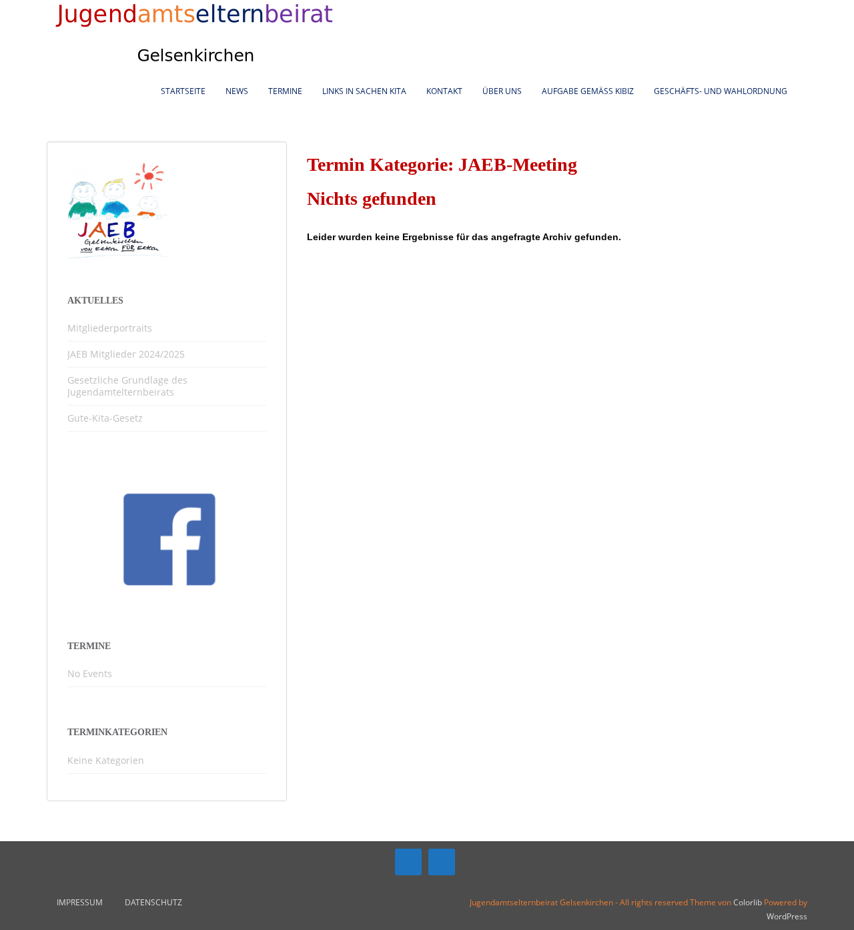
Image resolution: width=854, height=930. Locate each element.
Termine (285, 91)
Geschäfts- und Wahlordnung (720, 91)
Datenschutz (153, 902)
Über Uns (502, 91)
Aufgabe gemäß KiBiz (588, 91)
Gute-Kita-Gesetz (105, 418)
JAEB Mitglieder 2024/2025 (126, 354)
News (237, 91)
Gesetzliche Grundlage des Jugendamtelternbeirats (127, 386)
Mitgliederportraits (109, 328)
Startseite (183, 91)
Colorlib (747, 902)
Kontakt (444, 91)
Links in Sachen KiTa (364, 91)
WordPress (787, 916)
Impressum (80, 902)
